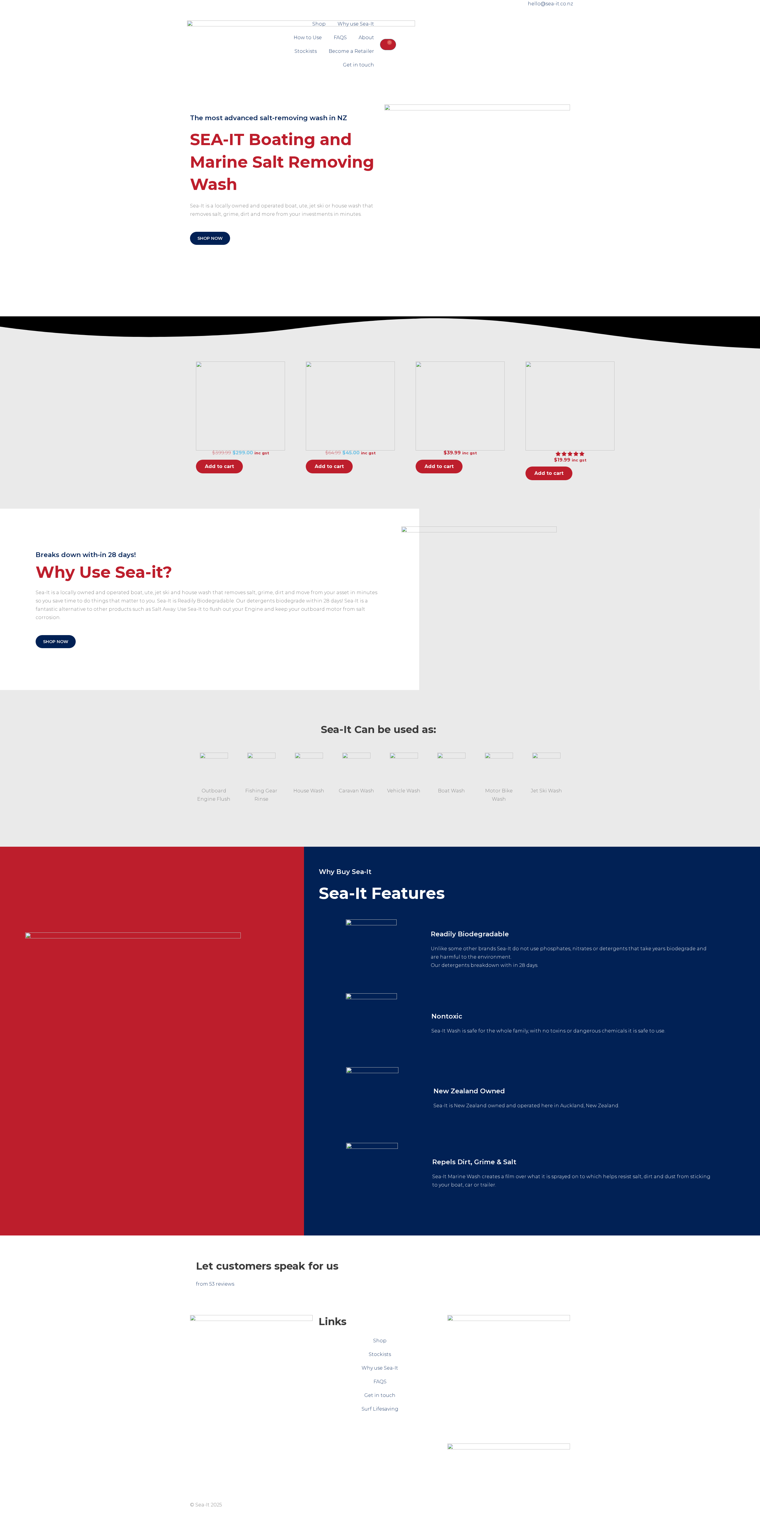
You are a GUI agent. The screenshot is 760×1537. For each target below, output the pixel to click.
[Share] (32, 1526)
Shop (319, 24)
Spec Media (439, 1505)
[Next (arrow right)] (19, 1534)
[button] (570, 454)
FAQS (340, 37)
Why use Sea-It (356, 24)
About (366, 37)
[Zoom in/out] (6, 1526)
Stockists (305, 51)
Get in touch (358, 65)
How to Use (308, 37)
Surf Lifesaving (380, 1409)
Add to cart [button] (219, 466)
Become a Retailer (351, 51)
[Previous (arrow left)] (6, 1534)
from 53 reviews (215, 1284)
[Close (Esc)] (45, 1526)
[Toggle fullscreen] (19, 1526)
